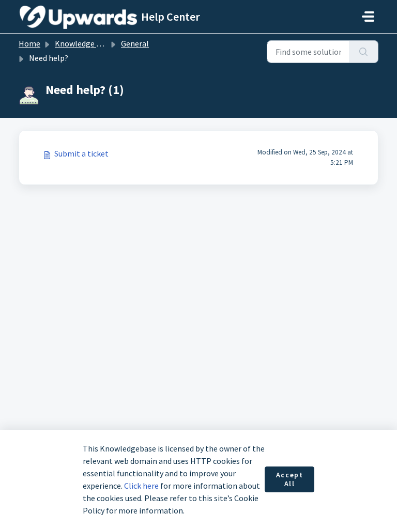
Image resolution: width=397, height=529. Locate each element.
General (135, 43)
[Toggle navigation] (368, 16)
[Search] (363, 51)
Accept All (289, 479)
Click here (141, 485)
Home (29, 43)
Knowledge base (84, 43)
